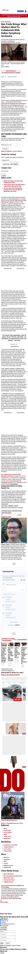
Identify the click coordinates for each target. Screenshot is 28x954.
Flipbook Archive (8, 865)
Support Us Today (6, 517)
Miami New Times (9, 878)
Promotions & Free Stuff (10, 845)
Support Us (20, 11)
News (5, 828)
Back (2, 943)
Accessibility (16, 885)
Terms (15, 151)
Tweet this (12, 344)
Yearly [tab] (16, 506)
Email (3, 145)
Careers (6, 863)
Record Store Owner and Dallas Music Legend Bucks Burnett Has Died (14, 185)
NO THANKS (14, 164)
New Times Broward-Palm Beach (13, 876)
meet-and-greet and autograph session (11, 481)
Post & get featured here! (10, 675)
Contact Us (7, 859)
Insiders (3, 922)
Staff (5, 861)
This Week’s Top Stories (8, 924)
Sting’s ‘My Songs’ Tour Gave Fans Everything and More (13, 181)
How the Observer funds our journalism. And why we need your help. (14, 15)
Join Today (4, 927)
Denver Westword (9, 874)
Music (5, 834)
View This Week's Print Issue (9, 820)
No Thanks (3, 929)
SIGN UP (5, 149)
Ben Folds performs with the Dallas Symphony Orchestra (11, 475)
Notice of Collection (6, 151)
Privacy (20, 151)
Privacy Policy (7, 851)
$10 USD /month (6, 511)
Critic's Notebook (6, 22)
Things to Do (4, 920)
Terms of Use (7, 849)
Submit (8, 943)
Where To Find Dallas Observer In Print (12, 823)
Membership (7, 867)
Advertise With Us (9, 847)
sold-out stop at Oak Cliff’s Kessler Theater (13, 201)
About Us (6, 857)
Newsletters (7, 838)
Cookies (11, 885)
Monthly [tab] (11, 506)
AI (21, 885)
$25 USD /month (16, 511)
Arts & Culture (8, 832)
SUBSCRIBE (6, 164)
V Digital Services (8, 882)
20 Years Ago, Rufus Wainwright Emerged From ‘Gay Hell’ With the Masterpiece (13, 189)
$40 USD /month (6, 513)
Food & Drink (7, 830)
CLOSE (4, 175)
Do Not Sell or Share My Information (11, 898)
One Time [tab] (4, 506)
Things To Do (7, 836)
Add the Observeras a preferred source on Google (11, 71)
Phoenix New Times (9, 880)
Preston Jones (7, 42)
